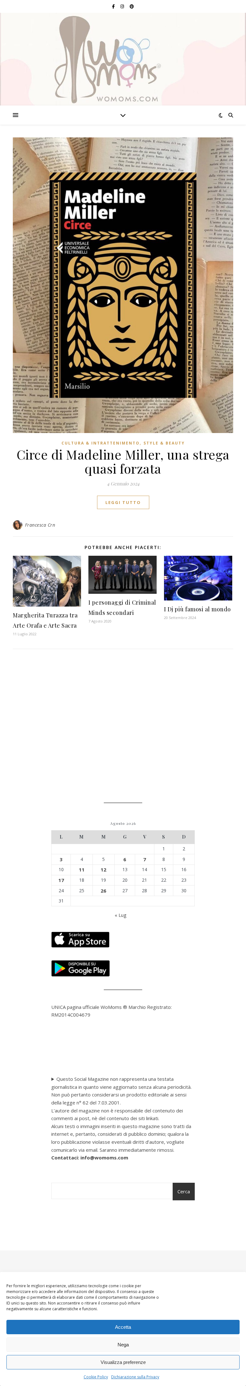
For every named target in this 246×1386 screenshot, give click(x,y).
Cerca (183, 1191)
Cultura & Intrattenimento (101, 443)
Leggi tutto (123, 502)
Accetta (123, 1327)
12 (103, 869)
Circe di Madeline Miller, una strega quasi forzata (123, 461)
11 (82, 869)
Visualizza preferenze (123, 1362)
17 (61, 880)
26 (103, 890)
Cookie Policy (96, 1377)
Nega (123, 1344)
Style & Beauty (164, 443)
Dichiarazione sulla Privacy (135, 1377)
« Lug (121, 915)
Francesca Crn (40, 525)
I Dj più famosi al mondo (197, 609)
